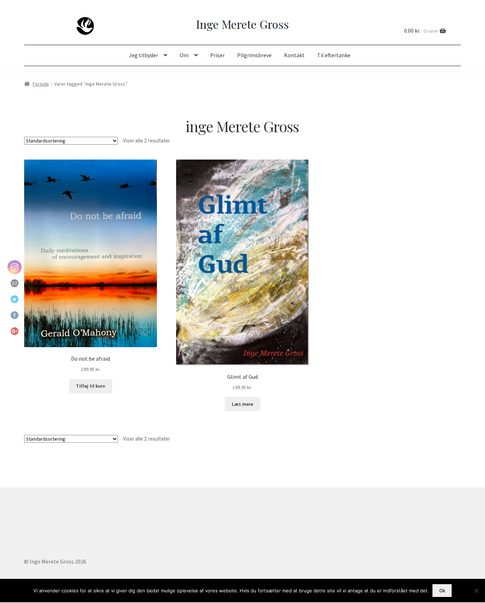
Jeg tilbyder (143, 55)
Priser (217, 55)
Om (184, 55)
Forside (41, 84)
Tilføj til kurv (90, 386)
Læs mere (242, 404)
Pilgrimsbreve (254, 55)
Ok (442, 590)
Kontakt (294, 55)
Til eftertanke (333, 55)
